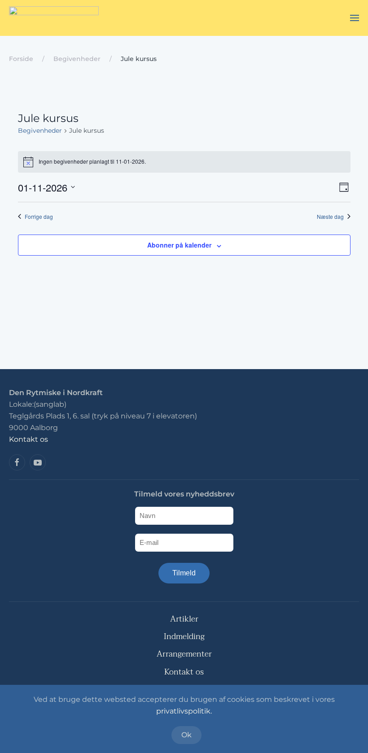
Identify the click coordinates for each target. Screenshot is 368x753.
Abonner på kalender (179, 244)
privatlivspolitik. (184, 711)
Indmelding (184, 637)
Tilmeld (184, 573)
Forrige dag (39, 216)
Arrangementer (184, 654)
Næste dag (330, 216)
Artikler (184, 619)
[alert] (184, 162)
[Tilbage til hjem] (54, 18)
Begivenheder (40, 130)
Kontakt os (28, 439)
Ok (186, 735)
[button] (354, 18)
